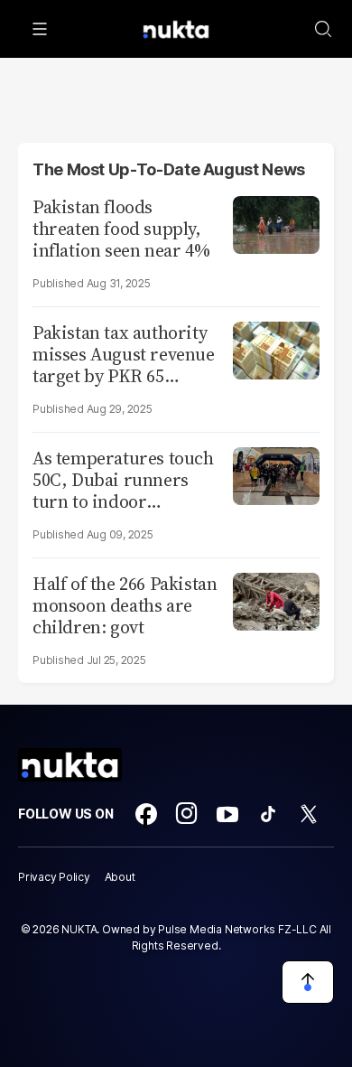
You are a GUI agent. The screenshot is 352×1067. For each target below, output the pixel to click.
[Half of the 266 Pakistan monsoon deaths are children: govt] (276, 599)
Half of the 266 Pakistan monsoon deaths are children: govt (124, 605)
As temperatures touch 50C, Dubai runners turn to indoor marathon (123, 479)
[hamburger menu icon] (40, 29)
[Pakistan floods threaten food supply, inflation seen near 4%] (276, 223)
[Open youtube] (227, 814)
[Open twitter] (309, 814)
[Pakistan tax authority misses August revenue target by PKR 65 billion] (276, 348)
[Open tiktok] (268, 814)
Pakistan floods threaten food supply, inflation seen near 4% (120, 228)
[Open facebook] (146, 814)
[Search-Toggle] (323, 29)
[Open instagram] (187, 814)
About (120, 877)
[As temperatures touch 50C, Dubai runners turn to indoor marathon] (276, 474)
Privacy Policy (54, 877)
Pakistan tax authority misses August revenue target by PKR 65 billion (123, 354)
